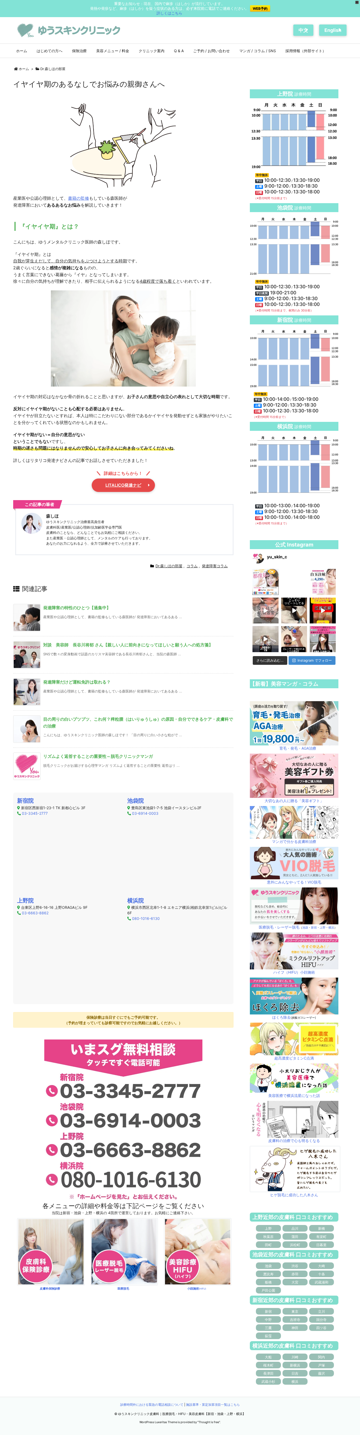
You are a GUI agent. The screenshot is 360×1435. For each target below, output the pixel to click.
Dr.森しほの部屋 (52, 69)
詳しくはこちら (169, 13)
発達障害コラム (215, 566)
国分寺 (321, 1319)
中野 (268, 1319)
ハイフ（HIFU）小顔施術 (294, 972)
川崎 (294, 1357)
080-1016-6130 (146, 918)
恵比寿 (268, 1274)
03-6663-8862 (35, 913)
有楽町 (321, 1236)
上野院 (25, 900)
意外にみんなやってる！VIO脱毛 (294, 882)
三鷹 (268, 1328)
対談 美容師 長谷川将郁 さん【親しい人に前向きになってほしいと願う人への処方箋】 (128, 644)
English (332, 30)
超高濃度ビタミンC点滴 (294, 1058)
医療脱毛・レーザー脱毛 (279, 927)
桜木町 (268, 1365)
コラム (192, 566)
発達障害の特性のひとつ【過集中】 (77, 607)
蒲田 (294, 1236)
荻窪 (268, 1336)
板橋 (268, 1282)
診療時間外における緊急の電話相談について (151, 1405)
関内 (321, 1357)
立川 (321, 1311)
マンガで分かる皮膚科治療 (294, 841)
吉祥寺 (295, 1319)
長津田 (268, 1373)
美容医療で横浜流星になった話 (294, 1095)
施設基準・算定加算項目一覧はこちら (213, 1405)
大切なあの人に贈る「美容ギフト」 (294, 800)
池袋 (305, 927)
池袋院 (135, 800)
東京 (294, 1311)
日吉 (294, 1373)
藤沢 (321, 1373)
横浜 (331, 927)
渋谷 (294, 1266)
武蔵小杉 (268, 1381)
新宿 (314, 927)
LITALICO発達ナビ (123, 485)
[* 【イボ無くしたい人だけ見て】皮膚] (265, 639)
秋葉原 (268, 1236)
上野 (322, 927)
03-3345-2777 (35, 813)
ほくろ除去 (281, 1017)
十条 (321, 1274)
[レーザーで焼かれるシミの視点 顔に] (294, 639)
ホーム (24, 69)
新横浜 (295, 1365)
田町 (268, 1245)
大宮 (294, 1282)
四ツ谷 (321, 1328)
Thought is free (208, 1422)
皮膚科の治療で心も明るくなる (294, 1140)
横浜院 (135, 900)
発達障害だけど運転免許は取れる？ (77, 682)
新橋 (321, 1228)
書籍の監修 (78, 198)
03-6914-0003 (145, 813)
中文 (303, 30)
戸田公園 (268, 1290)
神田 (294, 1328)
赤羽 (294, 1274)
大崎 (321, 1266)
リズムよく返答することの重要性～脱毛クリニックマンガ (98, 756)
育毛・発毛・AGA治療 (297, 748)
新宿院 (25, 800)
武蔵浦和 (321, 1282)
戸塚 (321, 1365)
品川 (294, 1228)
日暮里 (321, 1245)
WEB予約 (260, 8)
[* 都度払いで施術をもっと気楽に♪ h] (265, 582)
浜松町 (295, 1245)
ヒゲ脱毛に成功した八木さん (294, 1195)
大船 (268, 1357)
